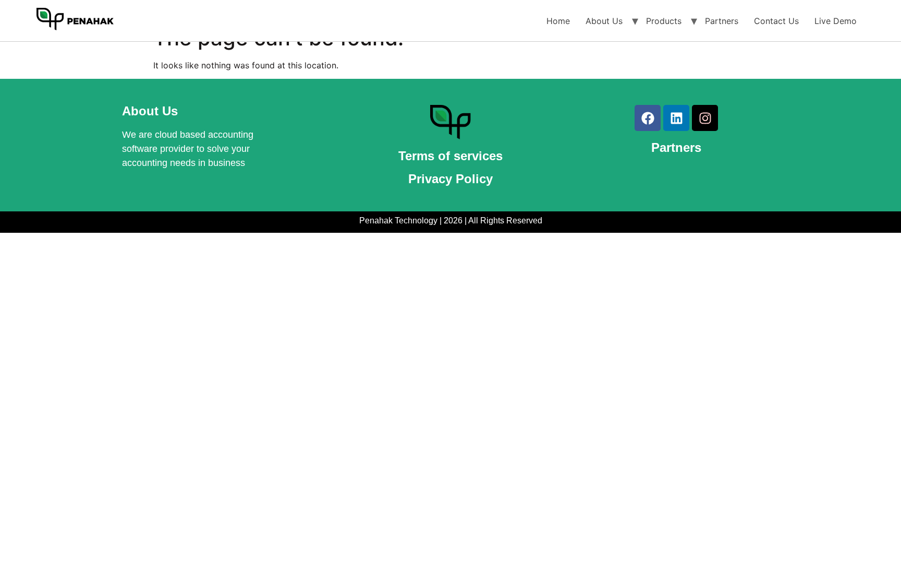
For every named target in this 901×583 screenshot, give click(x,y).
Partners (721, 21)
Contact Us (776, 21)
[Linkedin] (676, 118)
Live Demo (835, 21)
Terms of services (450, 156)
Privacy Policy (450, 179)
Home (558, 21)
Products (663, 21)
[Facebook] (648, 118)
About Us (604, 21)
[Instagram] (705, 118)
